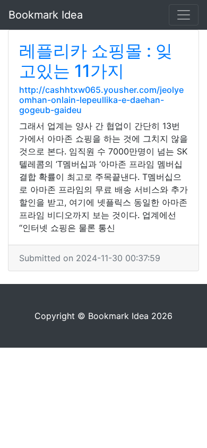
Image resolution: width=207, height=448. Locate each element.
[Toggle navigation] (184, 14)
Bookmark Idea (45, 14)
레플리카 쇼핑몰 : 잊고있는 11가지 (95, 60)
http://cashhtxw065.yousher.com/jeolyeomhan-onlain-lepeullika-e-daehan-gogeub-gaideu (101, 99)
